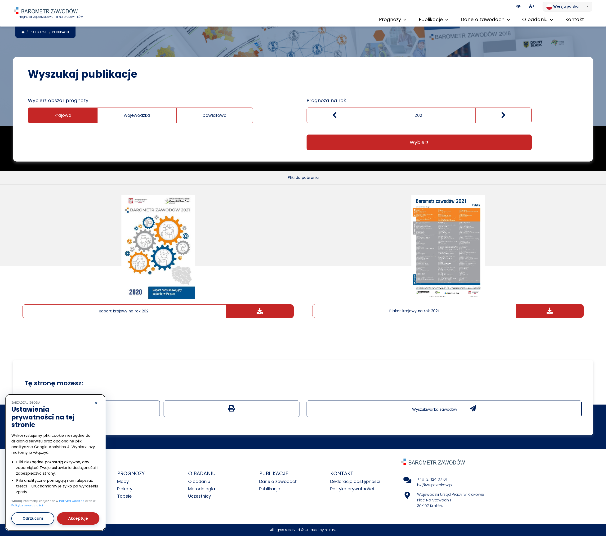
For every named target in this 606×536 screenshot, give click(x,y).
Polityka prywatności (352, 489)
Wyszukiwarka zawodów (435, 409)
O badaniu (199, 481)
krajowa (62, 115)
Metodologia (201, 489)
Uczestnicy (199, 496)
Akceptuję (78, 518)
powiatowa (215, 115)
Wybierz (419, 142)
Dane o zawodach (278, 481)
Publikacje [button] (431, 19)
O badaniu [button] (535, 19)
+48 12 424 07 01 (432, 479)
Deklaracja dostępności (355, 481)
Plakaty (124, 489)
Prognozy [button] (390, 19)
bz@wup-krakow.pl (435, 485)
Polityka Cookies (71, 501)
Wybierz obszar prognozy (58, 100)
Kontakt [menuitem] (574, 19)
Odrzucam (32, 518)
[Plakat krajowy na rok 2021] (448, 246)
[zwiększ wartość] (503, 115)
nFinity (330, 529)
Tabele (124, 496)
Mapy (123, 481)
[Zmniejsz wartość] (335, 115)
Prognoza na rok (326, 100)
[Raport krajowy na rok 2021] (158, 246)
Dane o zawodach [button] (483, 19)
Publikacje (38, 32)
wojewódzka (137, 115)
